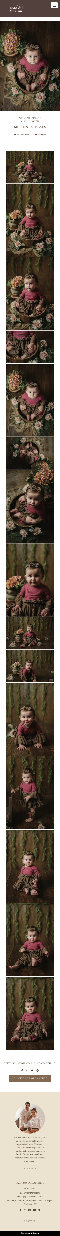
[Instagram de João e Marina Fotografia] (25, 1210)
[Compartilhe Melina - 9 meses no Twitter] (32, 1070)
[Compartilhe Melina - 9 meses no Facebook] (22, 1070)
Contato (30, 1221)
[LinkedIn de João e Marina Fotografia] (39, 1210)
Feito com (30, 1233)
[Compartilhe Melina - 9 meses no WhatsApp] (27, 1070)
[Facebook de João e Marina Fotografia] (20, 1210)
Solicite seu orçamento (30, 1078)
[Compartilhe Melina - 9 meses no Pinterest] (37, 1070)
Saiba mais (30, 1169)
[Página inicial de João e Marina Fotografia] (16, 8)
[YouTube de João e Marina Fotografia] (34, 1210)
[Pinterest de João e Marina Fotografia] (29, 1210)
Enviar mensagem (32, 1193)
